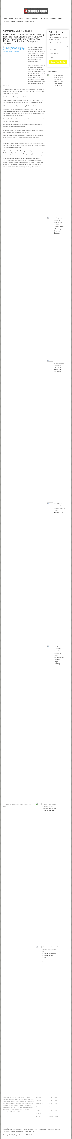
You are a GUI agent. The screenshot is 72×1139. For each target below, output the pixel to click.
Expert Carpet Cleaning (16, 18)
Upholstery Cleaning (56, 18)
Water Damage (29, 21)
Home (6, 18)
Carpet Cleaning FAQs (31, 18)
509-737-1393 (49, 2)
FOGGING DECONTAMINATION (13, 21)
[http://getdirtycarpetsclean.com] (36, 13)
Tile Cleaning (44, 18)
